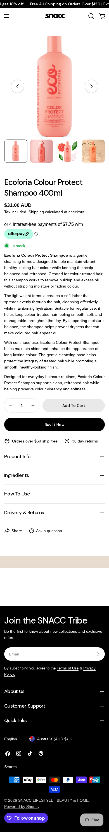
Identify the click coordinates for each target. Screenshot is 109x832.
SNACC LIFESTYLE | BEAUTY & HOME (53, 800)
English (10, 739)
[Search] (91, 16)
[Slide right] (91, 86)
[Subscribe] (98, 654)
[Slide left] (17, 86)
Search (10, 766)
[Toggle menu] (6, 16)
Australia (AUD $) (52, 739)
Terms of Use (68, 668)
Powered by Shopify (21, 806)
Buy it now (55, 424)
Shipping (36, 212)
